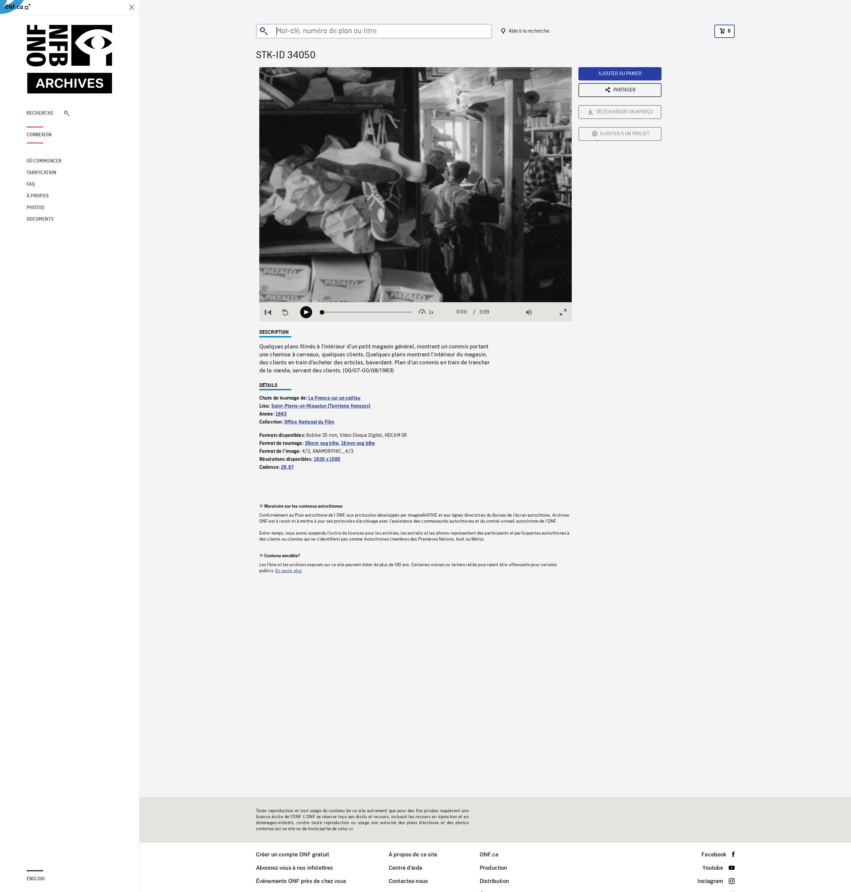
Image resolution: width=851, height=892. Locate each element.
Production (493, 868)
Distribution (494, 881)
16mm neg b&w (358, 443)
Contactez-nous (408, 881)
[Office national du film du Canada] (70, 59)
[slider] (367, 312)
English (36, 879)
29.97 (287, 467)
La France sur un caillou (334, 398)
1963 (281, 414)
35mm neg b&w (322, 443)
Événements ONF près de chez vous (301, 881)
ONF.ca (489, 854)
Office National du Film (309, 422)
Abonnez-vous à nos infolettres (294, 868)
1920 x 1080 (327, 459)
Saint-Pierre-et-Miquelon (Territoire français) (320, 406)
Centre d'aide (405, 868)
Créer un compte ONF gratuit (292, 854)
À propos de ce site (413, 854)
